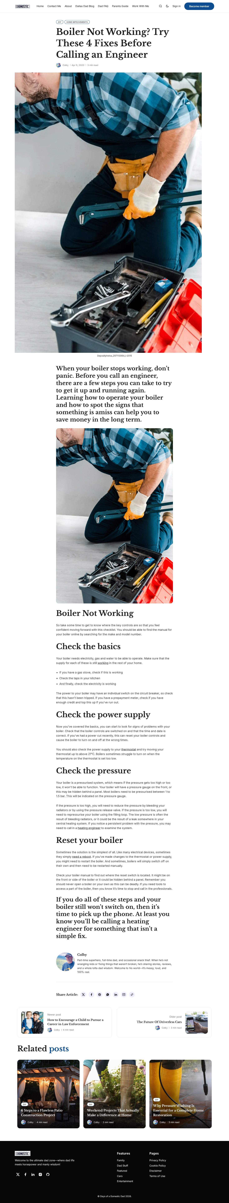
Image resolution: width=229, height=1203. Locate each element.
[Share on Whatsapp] (107, 994)
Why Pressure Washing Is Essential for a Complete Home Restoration (178, 1110)
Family (121, 1160)
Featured (122, 1170)
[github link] (48, 1174)
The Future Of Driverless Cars (159, 1022)
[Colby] (58, 65)
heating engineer (89, 828)
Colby (66, 65)
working (103, 663)
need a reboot (81, 856)
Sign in (177, 6)
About (68, 6)
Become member (199, 6)
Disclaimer (155, 1170)
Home (40, 6)
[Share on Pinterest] (99, 994)
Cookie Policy (157, 1165)
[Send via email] (124, 994)
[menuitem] (40, 6)
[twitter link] (18, 1174)
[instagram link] (40, 1174)
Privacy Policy (157, 1160)
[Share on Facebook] (91, 994)
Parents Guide (120, 6)
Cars (119, 1176)
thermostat (128, 749)
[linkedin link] (33, 1174)
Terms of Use (157, 1176)
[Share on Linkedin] (116, 994)
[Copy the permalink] (132, 994)
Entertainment (125, 1181)
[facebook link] (25, 1174)
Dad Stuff (122, 1165)
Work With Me (140, 6)
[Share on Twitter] (83, 994)
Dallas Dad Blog (84, 6)
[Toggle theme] (167, 6)
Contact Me (54, 6)
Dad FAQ (103, 6)
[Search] (160, 6)
